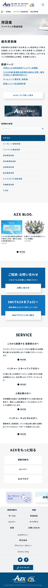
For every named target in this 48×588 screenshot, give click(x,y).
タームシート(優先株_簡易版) (15, 79)
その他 (5, 190)
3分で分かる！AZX (18, 497)
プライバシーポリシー (23, 545)
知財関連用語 (8, 155)
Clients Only (23, 551)
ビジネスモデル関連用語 (12, 179)
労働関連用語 (8, 184)
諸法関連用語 (8, 173)
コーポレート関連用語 (11, 144)
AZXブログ (23, 479)
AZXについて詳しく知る (23, 95)
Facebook (26, 559)
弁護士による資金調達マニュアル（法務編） (20, 68)
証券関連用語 (8, 167)
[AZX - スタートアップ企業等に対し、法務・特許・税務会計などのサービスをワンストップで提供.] (2, 12)
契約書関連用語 (9, 161)
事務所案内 (23, 460)
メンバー (23, 469)
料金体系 (34, 516)
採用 (12, 528)
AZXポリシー (23, 535)
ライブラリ (34, 522)
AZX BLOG (25, 567)
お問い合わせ (34, 528)
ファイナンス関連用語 (11, 150)
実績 (34, 510)
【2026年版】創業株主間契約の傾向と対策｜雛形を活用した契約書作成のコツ (23, 73)
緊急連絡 (23, 540)
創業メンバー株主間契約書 (14, 84)
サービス (12, 516)
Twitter (20, 559)
